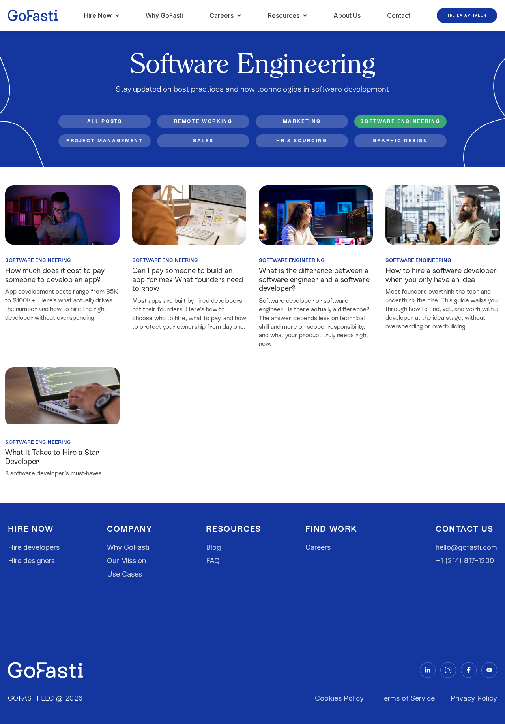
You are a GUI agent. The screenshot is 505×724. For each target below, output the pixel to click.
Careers (318, 547)
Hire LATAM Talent (467, 15)
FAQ (213, 560)
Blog (213, 547)
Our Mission (126, 560)
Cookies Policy (339, 698)
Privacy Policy (474, 698)
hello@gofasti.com (466, 547)
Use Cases (124, 574)
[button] (102, 15)
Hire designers (31, 560)
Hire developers (34, 547)
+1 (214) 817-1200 (465, 560)
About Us (347, 15)
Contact (398, 15)
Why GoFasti (164, 15)
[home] (33, 15)
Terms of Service (407, 698)
